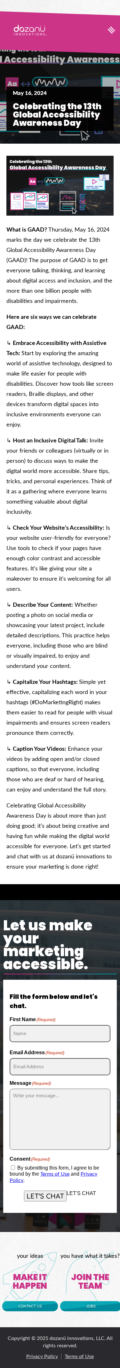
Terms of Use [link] (54, 1174)
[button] (111, 29)
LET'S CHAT (45, 1196)
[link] (30, 30)
